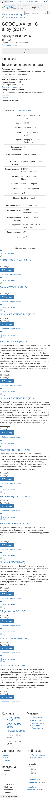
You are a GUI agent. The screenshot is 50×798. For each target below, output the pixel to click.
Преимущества (24, 110)
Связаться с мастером (11, 87)
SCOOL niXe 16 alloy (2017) (14, 638)
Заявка (5, 97)
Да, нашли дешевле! (10, 76)
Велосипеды (37, 717)
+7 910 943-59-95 (32, 1)
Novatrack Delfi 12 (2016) (13, 665)
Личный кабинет (39, 754)
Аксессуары (37, 720)
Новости (5, 754)
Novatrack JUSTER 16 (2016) (15, 449)
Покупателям (37, 728)
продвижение (34, 782)
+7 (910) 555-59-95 (16, 1)
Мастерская (37, 725)
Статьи (5, 757)
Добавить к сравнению (11, 45)
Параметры (9, 110)
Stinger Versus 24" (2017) (13, 611)
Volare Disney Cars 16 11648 (15, 496)
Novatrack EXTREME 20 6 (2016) (17, 398)
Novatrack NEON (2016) (12, 562)
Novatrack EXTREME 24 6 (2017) (17, 314)
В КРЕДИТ (25, 52)
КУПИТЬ (25, 49)
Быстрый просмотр (8, 253)
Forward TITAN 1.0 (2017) (13, 287)
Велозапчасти (38, 722)
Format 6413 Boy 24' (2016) (14, 523)
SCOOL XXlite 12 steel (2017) (15, 260)
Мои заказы (37, 757)
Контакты (6, 760)
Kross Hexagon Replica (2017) (15, 341)
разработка (33, 779)
